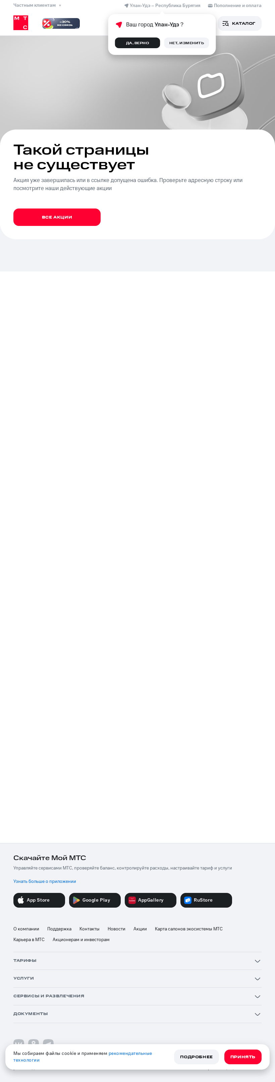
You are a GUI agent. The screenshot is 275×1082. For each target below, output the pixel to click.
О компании (26, 929)
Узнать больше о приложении (44, 881)
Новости (116, 929)
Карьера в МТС (29, 939)
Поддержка (59, 929)
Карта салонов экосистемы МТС (189, 929)
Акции (140, 929)
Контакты (89, 929)
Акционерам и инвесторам (81, 939)
